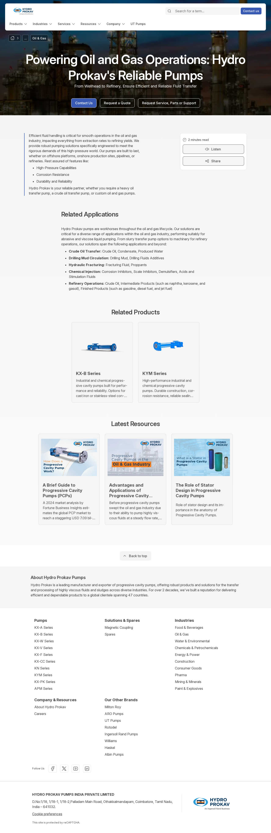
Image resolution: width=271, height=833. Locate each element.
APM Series (43, 688)
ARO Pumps (114, 714)
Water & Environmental (192, 641)
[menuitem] (19, 24)
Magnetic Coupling (119, 627)
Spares (110, 634)
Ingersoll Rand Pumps (121, 734)
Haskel (110, 748)
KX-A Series (43, 627)
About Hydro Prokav (50, 707)
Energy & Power (187, 655)
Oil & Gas (182, 634)
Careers (40, 714)
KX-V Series (43, 648)
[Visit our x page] (64, 769)
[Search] (169, 11)
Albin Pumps (114, 754)
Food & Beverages (189, 627)
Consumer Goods (188, 668)
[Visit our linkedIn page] (87, 769)
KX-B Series (43, 634)
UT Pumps (113, 720)
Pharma (181, 675)
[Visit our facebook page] (53, 769)
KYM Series (43, 675)
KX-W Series (44, 641)
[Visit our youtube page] (76, 769)
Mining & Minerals (188, 682)
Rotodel (111, 727)
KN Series (42, 668)
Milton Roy (113, 707)
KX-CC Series (44, 661)
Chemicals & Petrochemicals (196, 648)
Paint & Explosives (189, 688)
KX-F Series (43, 655)
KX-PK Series (44, 682)
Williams (111, 741)
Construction (185, 661)
